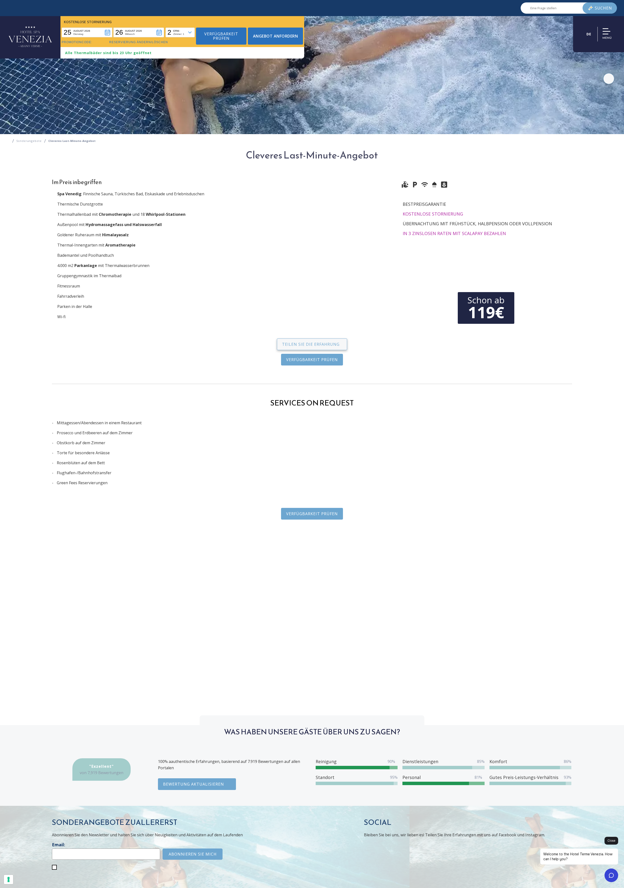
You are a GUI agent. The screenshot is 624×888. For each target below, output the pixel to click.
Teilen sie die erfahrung (311, 344)
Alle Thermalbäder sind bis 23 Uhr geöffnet (108, 52)
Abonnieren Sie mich (193, 854)
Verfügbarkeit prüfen (312, 359)
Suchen (603, 8)
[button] (87, 32)
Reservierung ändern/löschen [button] (138, 42)
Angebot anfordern (275, 36)
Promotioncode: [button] (77, 42)
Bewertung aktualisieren (193, 784)
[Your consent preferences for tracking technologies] (8, 879)
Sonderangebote (29, 141)
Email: (58, 845)
